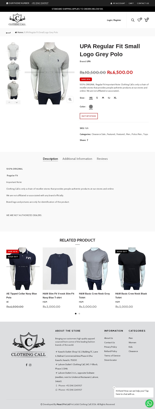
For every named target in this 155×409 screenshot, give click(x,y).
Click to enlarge (70, 99)
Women (132, 342)
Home (20, 32)
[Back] (8, 32)
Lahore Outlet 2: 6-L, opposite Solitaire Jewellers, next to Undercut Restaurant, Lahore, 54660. (77, 377)
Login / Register (114, 20)
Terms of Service (112, 355)
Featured (111, 134)
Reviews (102, 159)
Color (82, 106)
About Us (108, 338)
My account (119, 3)
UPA (89, 61)
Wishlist (140, 19)
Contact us (143, 3)
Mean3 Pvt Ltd (63, 404)
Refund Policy (110, 351)
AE (7, 301)
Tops (145, 134)
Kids (131, 347)
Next (16, 102)
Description (50, 159)
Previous (9, 102)
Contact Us (109, 342)
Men (128, 134)
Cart (131, 3)
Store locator (110, 360)
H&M (45, 301)
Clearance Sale (99, 134)
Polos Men (137, 134)
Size (82, 98)
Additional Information (77, 159)
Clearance (133, 351)
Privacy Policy (110, 347)
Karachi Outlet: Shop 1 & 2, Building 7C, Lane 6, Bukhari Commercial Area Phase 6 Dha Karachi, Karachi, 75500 (76, 356)
